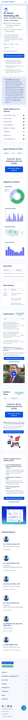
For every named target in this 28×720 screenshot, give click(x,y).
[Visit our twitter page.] (5, 706)
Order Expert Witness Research (14, 56)
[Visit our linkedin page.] (8, 706)
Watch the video (14, 361)
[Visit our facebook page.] (3, 706)
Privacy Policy (5, 711)
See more (6, 41)
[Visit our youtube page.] (11, 706)
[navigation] (25, 2)
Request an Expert (8, 663)
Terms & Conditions (7, 716)
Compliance (5, 714)
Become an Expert (8, 666)
